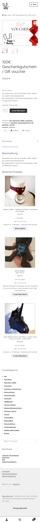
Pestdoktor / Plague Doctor (12, 389)
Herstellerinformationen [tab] (10, 147)
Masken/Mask (8, 421)
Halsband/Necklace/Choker (13, 408)
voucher (12, 125)
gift (32, 123)
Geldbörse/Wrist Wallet (11, 430)
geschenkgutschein (24, 123)
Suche (20, 520)
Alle (9, 15)
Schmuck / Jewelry (10, 411)
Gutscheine (29, 120)
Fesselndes (7, 398)
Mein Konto (6, 520)
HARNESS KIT (8, 402)
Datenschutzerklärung (9, 462)
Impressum (5, 457)
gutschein (5, 125)
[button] (35, 22)
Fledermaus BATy (9, 395)
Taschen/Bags (8, 417)
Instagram (16, 484)
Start (5, 15)
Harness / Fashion (10, 405)
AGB (3, 460)
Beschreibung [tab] (7, 141)
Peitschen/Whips (9, 424)
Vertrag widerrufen (20, 508)
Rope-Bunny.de (7, 496)
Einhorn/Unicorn (9, 392)
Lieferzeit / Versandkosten (10, 455)
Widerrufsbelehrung (9, 476)
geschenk (14, 123)
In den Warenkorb (18, 111)
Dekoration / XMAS (18, 120)
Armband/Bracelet (10, 427)
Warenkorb (31, 518)
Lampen (6, 414)
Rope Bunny (8, 379)
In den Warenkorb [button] (20, 294)
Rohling (6, 433)
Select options (20, 228)
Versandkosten (21, 221)
